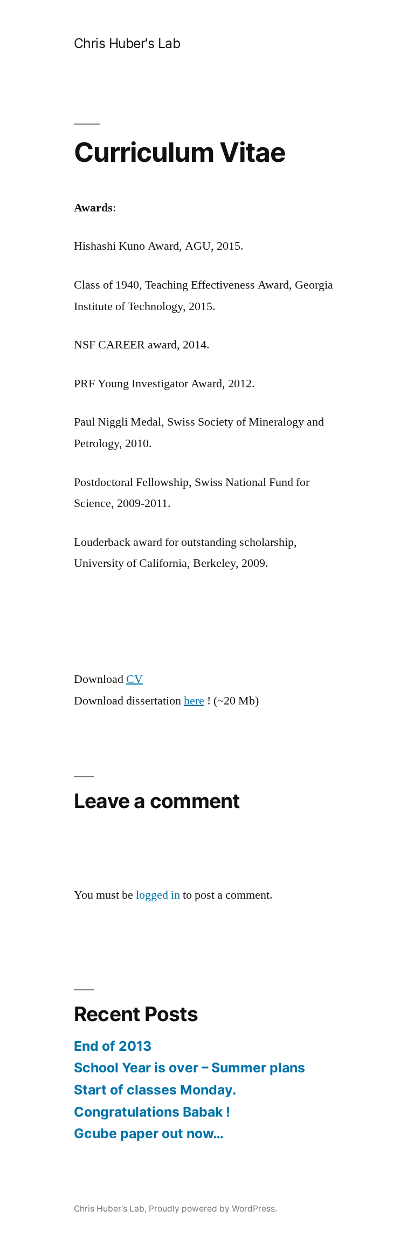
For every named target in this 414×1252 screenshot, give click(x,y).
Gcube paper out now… (149, 1133)
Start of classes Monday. (155, 1090)
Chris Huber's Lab (127, 43)
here (194, 700)
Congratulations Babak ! (152, 1112)
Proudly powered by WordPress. (213, 1208)
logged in (158, 894)
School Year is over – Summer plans (189, 1067)
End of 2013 (112, 1046)
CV (134, 679)
